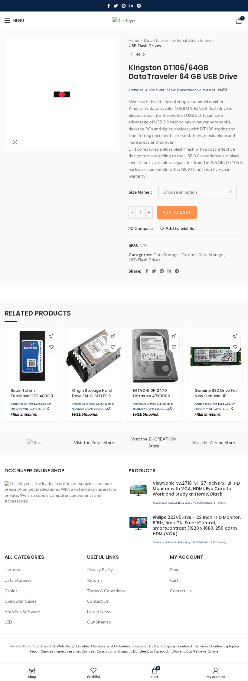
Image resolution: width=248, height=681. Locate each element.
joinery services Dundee (75, 651)
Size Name (139, 192)
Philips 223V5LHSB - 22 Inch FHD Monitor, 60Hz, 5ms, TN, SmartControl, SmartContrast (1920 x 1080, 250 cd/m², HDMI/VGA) (197, 526)
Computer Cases (21, 601)
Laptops (12, 569)
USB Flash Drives (145, 45)
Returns (95, 580)
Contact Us (98, 601)
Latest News (99, 611)
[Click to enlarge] (15, 142)
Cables (11, 590)
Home (134, 40)
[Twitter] (116, 6)
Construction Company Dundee (121, 651)
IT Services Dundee (206, 646)
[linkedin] (131, 6)
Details (221, 90)
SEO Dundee (120, 646)
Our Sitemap (99, 621)
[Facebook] (109, 6)
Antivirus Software (22, 611)
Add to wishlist (180, 228)
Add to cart (177, 212)
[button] (51, 336)
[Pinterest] (124, 6)
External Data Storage (191, 40)
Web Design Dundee (73, 646)
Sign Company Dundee (172, 646)
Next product (144, 54)
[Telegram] (139, 6)
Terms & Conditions (106, 590)
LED (8, 621)
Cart (174, 580)
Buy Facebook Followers (166, 651)
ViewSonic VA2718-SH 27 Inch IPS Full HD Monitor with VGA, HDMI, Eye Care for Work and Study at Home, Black (196, 488)
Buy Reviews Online (202, 651)
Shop (175, 569)
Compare (143, 228)
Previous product (132, 54)
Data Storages (18, 580)
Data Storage (156, 40)
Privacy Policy (100, 569)
